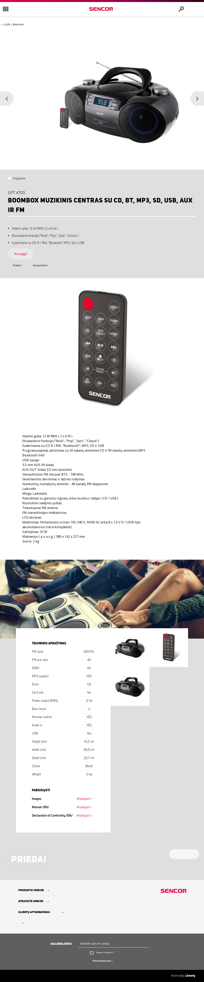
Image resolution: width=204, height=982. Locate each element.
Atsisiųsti (83, 798)
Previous (7, 98)
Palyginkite (19, 178)
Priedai (16, 265)
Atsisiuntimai (40, 265)
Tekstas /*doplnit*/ (105, 952)
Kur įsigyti (20, 254)
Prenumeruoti (101, 960)
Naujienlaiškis (61, 944)
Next (197, 98)
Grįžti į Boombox (14, 24)
